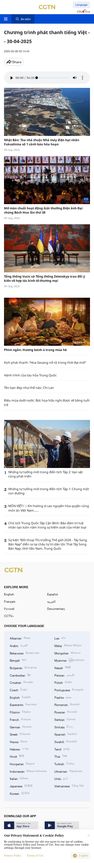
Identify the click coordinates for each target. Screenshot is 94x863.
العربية (51, 601)
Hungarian (22, 763)
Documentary (56, 609)
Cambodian (20, 675)
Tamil (61, 749)
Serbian (64, 719)
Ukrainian (68, 771)
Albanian (20, 637)
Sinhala (63, 726)
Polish (63, 682)
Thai (60, 756)
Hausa (18, 741)
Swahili (65, 741)
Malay (68, 645)
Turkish (64, 763)
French (20, 719)
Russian (65, 711)
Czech (18, 689)
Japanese (21, 785)
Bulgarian (23, 667)
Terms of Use (35, 855)
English (9, 594)
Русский (9, 609)
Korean (20, 793)
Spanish (65, 734)
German (21, 726)
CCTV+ (9, 616)
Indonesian (28, 771)
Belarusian (24, 652)
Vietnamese (69, 785)
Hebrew (19, 749)
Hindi (17, 756)
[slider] (36, 77)
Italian (19, 778)
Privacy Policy (12, 855)
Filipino (20, 711)
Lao (60, 637)
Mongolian (67, 652)
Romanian (66, 704)
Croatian (21, 682)
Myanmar (69, 660)
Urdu (61, 778)
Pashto (62, 697)
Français (9, 601)
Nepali (62, 667)
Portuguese (68, 689)
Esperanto (23, 704)
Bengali (18, 660)
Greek (20, 734)
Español (52, 594)
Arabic (19, 645)
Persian (64, 675)
